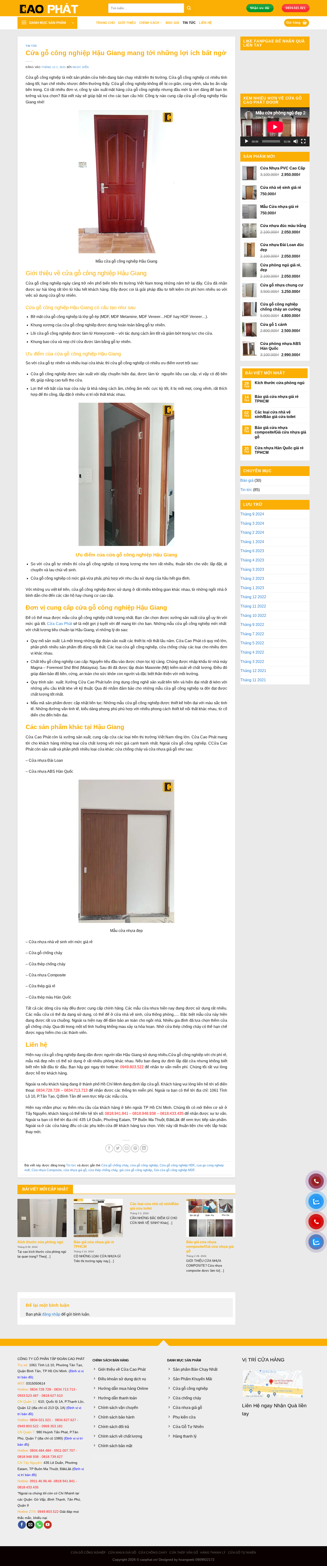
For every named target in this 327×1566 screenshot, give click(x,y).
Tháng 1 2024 (252, 542)
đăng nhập (51, 1314)
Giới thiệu (127, 23)
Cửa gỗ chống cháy (114, 1165)
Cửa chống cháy (153, 1552)
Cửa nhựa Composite (47, 1170)
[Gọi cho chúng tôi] (39, 1525)
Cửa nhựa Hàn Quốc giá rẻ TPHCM (279, 450)
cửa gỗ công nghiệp (144, 1165)
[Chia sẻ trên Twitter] (118, 1148)
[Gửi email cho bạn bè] (126, 1148)
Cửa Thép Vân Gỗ (183, 1552)
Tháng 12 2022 (253, 597)
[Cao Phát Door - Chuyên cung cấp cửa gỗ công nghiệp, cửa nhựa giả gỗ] (59, 8)
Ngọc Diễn (81, 67)
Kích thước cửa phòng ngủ (40, 1242)
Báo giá (172, 23)
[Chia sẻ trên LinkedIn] (144, 1148)
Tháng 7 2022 (252, 634)
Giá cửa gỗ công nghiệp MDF (174, 1170)
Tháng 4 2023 (252, 560)
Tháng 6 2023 (252, 551)
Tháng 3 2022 (252, 662)
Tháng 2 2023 (252, 579)
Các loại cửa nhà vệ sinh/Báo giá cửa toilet (154, 1206)
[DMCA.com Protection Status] (106, 1457)
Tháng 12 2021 (253, 671)
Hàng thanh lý (213, 1552)
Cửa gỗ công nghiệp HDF (177, 1165)
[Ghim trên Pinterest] (135, 1148)
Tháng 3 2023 (252, 569)
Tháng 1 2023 (252, 588)
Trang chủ (105, 23)
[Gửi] (189, 8)
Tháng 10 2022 (253, 616)
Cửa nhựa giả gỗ (122, 1552)
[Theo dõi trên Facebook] (22, 1525)
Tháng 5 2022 (252, 643)
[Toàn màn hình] (303, 141)
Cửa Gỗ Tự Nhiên (242, 1552)
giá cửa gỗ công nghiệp (135, 1170)
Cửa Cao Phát (59, 624)
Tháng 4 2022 (252, 652)
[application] (275, 126)
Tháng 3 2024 (252, 523)
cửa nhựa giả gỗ (74, 1170)
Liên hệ (205, 23)
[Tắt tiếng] (295, 141)
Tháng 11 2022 (253, 606)
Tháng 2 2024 (252, 532)
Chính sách (149, 23)
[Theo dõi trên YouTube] (48, 1525)
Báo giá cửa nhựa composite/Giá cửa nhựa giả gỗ (210, 1246)
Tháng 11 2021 (253, 680)
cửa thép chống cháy (103, 1170)
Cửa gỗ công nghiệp (88, 1552)
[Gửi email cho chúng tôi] (30, 1525)
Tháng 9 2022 (252, 625)
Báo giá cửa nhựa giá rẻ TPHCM (94, 1244)
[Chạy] (246, 141)
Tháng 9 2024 (252, 514)
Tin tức (189, 23)
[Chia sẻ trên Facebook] (109, 1148)
